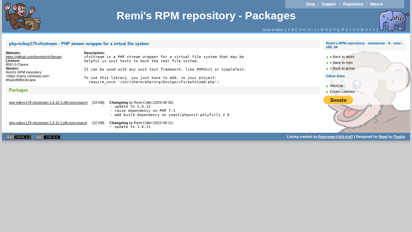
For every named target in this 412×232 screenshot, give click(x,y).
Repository (353, 4)
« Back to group (342, 68)
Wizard (376, 4)
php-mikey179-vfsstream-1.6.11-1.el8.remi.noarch (48, 123)
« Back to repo (341, 62)
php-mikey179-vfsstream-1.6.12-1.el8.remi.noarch (48, 102)
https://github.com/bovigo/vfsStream (34, 57)
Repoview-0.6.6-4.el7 (335, 137)
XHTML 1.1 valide (19, 137)
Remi (383, 137)
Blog (310, 4)
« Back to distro (342, 57)
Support (329, 4)
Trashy (399, 137)
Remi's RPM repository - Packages (206, 16)
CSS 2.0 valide (48, 137)
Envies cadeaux (342, 91)
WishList (336, 86)
